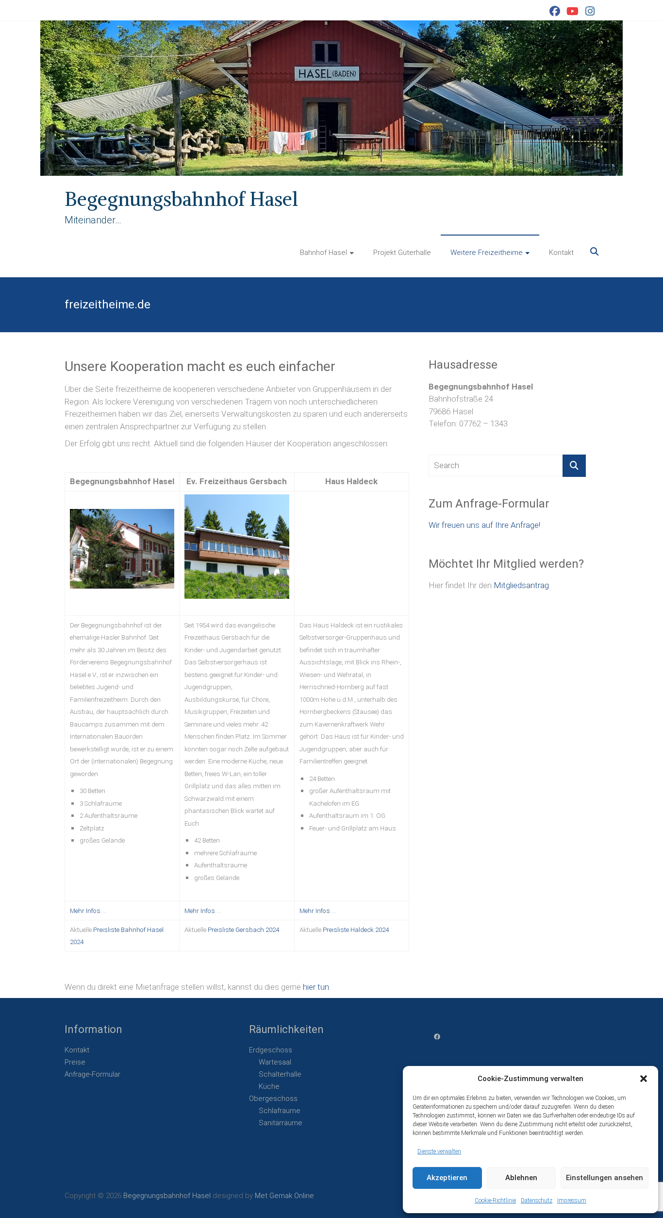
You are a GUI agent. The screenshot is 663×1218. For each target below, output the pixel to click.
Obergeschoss (273, 1098)
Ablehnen (521, 1177)
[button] (643, 1078)
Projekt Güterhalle (402, 252)
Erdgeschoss (270, 1050)
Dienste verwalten (439, 1151)
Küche (269, 1086)
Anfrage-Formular (92, 1074)
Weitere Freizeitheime (486, 252)
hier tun (316, 987)
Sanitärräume (280, 1122)
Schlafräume (279, 1110)
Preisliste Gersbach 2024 (243, 929)
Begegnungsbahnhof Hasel (181, 199)
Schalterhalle (280, 1074)
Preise (75, 1062)
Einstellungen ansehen (604, 1177)
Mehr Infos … (88, 910)
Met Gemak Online (284, 1195)
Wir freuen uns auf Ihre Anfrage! (484, 525)
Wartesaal (275, 1062)
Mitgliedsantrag (521, 585)
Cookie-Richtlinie (495, 1200)
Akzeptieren (447, 1177)
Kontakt (561, 252)
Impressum (571, 1200)
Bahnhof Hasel (323, 252)
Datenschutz (536, 1200)
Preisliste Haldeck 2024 (356, 929)
